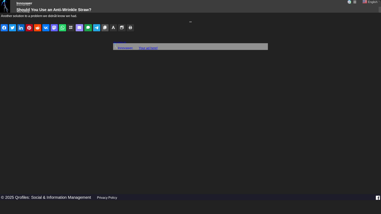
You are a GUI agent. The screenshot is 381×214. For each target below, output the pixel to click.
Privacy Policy (107, 197)
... (190, 20)
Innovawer (24, 3)
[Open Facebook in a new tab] (378, 197)
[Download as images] (122, 27)
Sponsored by (119, 42)
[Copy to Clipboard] (105, 27)
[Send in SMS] (88, 27)
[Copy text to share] (113, 27)
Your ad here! (148, 48)
